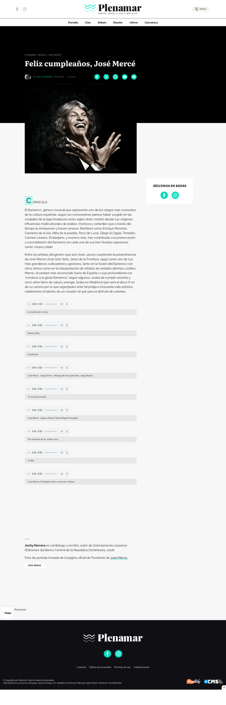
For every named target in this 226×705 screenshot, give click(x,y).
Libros (134, 22)
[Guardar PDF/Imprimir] (134, 77)
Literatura (151, 22)
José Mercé (54, 55)
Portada (73, 22)
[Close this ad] (224, 687)
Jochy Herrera (44, 77)
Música (42, 55)
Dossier (118, 22)
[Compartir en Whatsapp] (115, 77)
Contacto (81, 667)
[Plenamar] (113, 638)
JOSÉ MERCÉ (34, 565)
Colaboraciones (141, 667)
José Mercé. (119, 558)
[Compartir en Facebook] (97, 77)
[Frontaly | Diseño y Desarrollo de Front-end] (193, 681)
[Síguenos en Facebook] (17, 9)
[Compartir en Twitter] (106, 77)
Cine (88, 22)
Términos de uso (122, 667)
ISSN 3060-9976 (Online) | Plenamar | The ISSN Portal (99, 683)
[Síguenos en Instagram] (25, 9)
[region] (113, 39)
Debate (102, 22)
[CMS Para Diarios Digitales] (213, 681)
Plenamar (30, 55)
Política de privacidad (100, 667)
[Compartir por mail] (124, 77)
